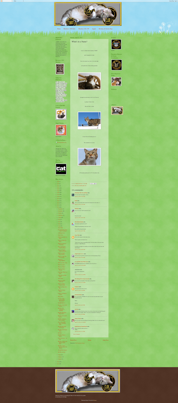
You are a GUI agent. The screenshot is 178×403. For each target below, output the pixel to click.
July (59, 219)
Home (59, 29)
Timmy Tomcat (78, 318)
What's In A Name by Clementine (62, 244)
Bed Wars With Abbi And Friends (62, 327)
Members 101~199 (83, 29)
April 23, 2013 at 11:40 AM (80, 322)
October (60, 213)
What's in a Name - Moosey (61, 269)
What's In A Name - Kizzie (62, 290)
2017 (58, 198)
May (59, 223)
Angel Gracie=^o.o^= (79, 253)
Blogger (95, 400)
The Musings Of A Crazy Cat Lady (82, 279)
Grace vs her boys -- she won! (62, 338)
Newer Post (73, 340)
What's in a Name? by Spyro (62, 241)
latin (75, 185)
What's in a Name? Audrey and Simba (62, 250)
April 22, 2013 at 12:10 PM (80, 274)
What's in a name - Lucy (62, 262)
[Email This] (90, 183)
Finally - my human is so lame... (62, 294)
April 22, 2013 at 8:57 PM (80, 305)
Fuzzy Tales (77, 235)
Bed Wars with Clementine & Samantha (61, 309)
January (60, 359)
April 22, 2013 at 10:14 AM (80, 265)
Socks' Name (60, 278)
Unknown (77, 286)
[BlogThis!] (92, 183)
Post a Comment (76, 334)
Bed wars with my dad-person (62, 316)
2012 (58, 361)
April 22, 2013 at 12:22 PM (80, 282)
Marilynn (77, 208)
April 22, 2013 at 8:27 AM (80, 231)
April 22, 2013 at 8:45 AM (80, 249)
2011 (58, 363)
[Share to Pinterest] (96, 183)
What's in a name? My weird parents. (62, 257)
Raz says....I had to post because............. (62, 305)
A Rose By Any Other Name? (62, 276)
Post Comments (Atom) (80, 343)
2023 (58, 186)
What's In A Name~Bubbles (61, 260)
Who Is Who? (60, 296)
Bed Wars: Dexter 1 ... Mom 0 (62, 335)
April (59, 226)
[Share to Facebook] (94, 183)
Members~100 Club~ (70, 29)
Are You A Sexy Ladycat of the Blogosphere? (61, 299)
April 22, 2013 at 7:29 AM (80, 196)
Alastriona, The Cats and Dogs (81, 192)
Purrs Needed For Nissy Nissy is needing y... (62, 230)
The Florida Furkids (79, 222)
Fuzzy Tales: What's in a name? (62, 272)
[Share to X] (93, 183)
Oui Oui (76, 309)
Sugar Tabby (60, 227)
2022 (58, 188)
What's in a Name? (61, 266)
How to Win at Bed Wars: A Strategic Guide (62, 323)
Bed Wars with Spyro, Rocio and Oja (62, 319)
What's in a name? (61, 264)
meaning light (81, 185)
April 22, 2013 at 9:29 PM (80, 314)
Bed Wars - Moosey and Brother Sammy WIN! (62, 342)
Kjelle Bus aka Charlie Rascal (81, 326)
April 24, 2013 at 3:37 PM (80, 331)
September (60, 215)
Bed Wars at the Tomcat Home (62, 330)
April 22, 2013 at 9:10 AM (80, 257)
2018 (58, 196)
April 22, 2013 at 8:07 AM (80, 217)
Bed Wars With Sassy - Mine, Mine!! (62, 313)
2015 (58, 203)
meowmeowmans (78, 294)
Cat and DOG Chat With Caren (81, 261)
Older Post (105, 340)
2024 (58, 183)
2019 (58, 194)
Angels (94, 29)
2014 (58, 205)
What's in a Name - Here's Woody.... (61, 253)
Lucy (78, 185)
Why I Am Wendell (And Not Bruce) (62, 247)
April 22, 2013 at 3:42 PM (80, 290)
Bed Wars (60, 333)
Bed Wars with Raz (61, 352)
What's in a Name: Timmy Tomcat (61, 284)
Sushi (76, 200)
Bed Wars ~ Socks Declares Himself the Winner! (62, 347)
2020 (58, 192)
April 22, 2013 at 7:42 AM (80, 204)
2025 (58, 181)
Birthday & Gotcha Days (106, 29)
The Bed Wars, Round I (62, 350)
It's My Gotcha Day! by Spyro (62, 237)
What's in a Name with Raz (62, 287)
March (59, 354)
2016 (58, 200)
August (59, 217)
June (59, 221)
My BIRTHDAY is (61, 303)
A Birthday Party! (61, 233)
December (60, 209)
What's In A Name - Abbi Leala (62, 281)
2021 (58, 190)
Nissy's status (60, 235)
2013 (58, 207)
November (60, 211)
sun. (85, 185)
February (60, 357)
